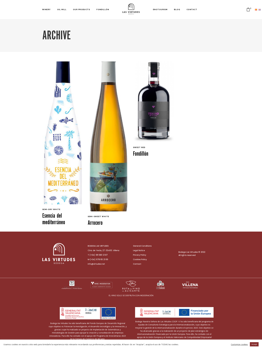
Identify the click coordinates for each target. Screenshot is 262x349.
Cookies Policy (140, 259)
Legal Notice (139, 250)
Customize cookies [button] (239, 344)
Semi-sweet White (98, 216)
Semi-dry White (51, 209)
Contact (137, 264)
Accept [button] (254, 344)
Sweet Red (139, 147)
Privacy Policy (139, 255)
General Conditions (142, 246)
